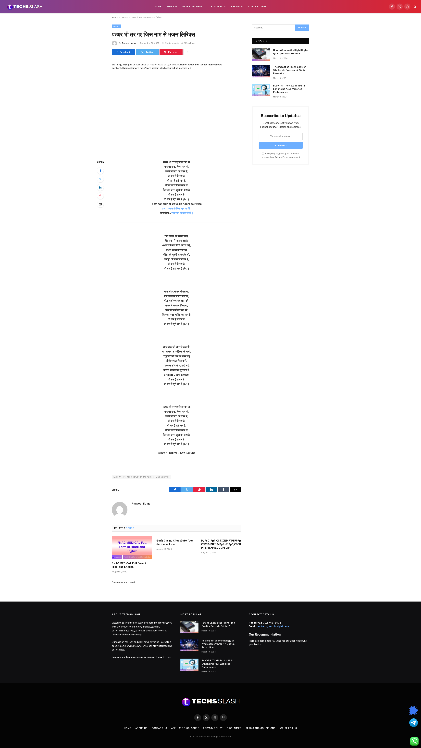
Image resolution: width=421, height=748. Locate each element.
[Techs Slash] (25, 6)
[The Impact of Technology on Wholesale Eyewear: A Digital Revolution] (261, 71)
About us (141, 728)
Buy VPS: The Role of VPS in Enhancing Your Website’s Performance (289, 89)
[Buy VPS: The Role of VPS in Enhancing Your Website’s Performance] (261, 90)
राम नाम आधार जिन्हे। (182, 213)
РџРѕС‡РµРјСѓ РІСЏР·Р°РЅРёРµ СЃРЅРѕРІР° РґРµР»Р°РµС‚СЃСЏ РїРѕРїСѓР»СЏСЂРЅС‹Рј (221, 544)
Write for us (288, 728)
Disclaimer (234, 728)
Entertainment (192, 6)
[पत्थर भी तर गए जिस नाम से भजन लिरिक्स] (176, 112)
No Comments (172, 43)
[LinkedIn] (100, 187)
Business (217, 6)
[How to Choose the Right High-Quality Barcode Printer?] (261, 54)
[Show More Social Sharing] (186, 52)
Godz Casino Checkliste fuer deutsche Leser (174, 542)
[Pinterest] (100, 196)
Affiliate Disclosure (185, 728)
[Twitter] (100, 179)
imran (116, 26)
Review (235, 6)
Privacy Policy (281, 157)
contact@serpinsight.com (273, 626)
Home (158, 6)
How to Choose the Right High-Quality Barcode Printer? (290, 52)
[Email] (100, 204)
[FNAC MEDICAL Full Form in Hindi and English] (132, 547)
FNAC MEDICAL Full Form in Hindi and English (129, 565)
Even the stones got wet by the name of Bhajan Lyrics (141, 477)
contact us (159, 728)
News (170, 6)
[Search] (414, 6)
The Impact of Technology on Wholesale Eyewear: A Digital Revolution (289, 70)
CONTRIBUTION (257, 6)
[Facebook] (100, 170)
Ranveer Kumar (129, 43)
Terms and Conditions (261, 728)
